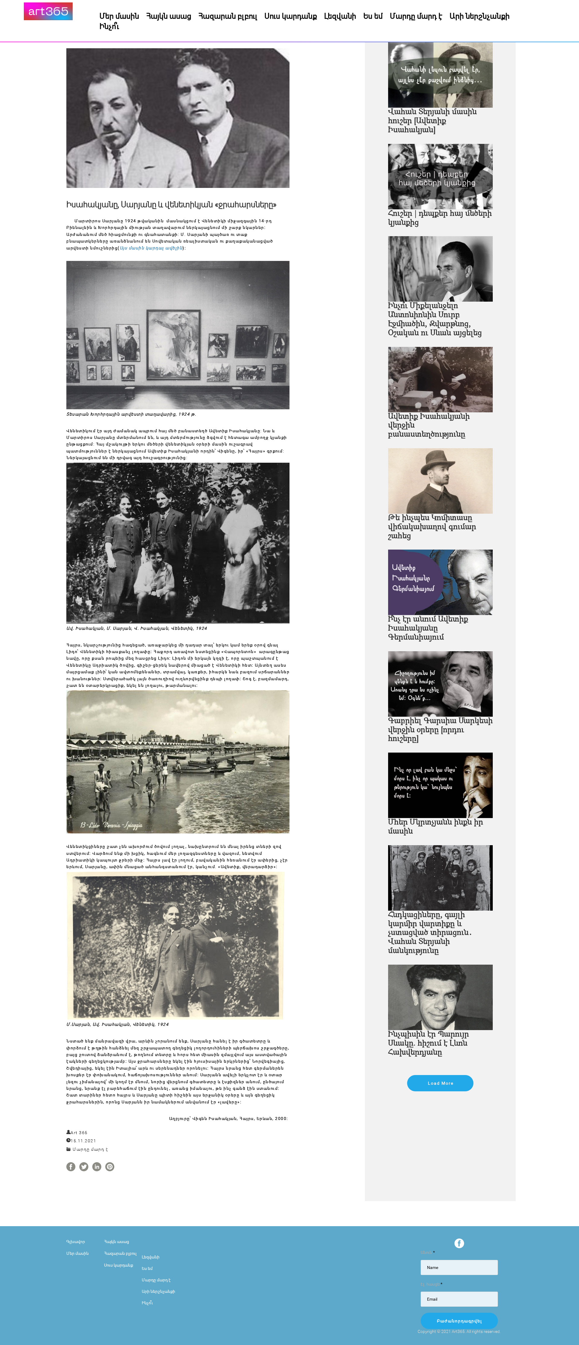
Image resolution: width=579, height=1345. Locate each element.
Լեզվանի (340, 16)
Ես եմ (373, 16)
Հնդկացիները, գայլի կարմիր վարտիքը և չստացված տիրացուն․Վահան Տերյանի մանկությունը (430, 933)
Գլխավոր (75, 1241)
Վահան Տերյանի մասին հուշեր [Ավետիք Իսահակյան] (432, 121)
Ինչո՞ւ (109, 26)
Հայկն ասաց (168, 16)
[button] (440, 1083)
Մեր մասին (119, 16)
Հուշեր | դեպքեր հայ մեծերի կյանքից (440, 218)
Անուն (428, 1252)
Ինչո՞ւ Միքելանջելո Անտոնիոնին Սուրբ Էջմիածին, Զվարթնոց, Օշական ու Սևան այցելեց (435, 319)
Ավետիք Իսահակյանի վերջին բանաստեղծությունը (429, 426)
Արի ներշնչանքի (480, 16)
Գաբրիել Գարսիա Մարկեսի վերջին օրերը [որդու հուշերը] (440, 730)
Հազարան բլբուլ (227, 16)
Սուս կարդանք (290, 16)
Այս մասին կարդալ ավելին (151, 248)
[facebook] (459, 1243)
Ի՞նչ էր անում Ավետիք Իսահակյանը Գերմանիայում (428, 628)
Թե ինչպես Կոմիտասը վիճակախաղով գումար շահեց (432, 527)
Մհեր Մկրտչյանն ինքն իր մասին (435, 827)
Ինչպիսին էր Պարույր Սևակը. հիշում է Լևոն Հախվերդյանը (428, 1043)
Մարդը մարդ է (416, 16)
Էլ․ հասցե (431, 1284)
